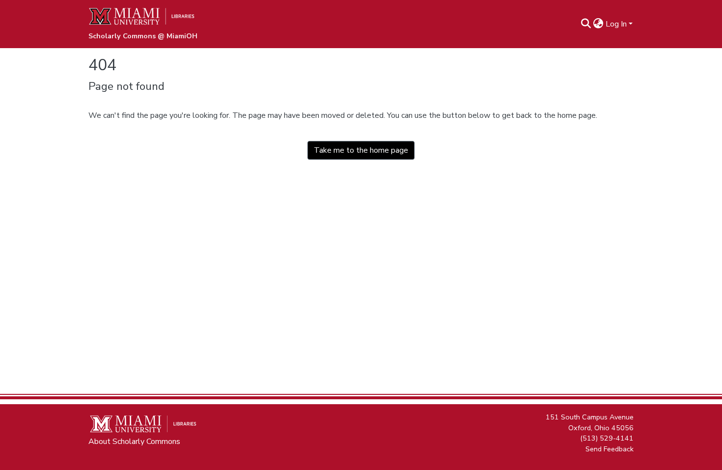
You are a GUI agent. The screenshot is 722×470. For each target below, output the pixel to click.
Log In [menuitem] (616, 24)
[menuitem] (598, 24)
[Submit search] (586, 24)
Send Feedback (609, 448)
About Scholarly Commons (134, 441)
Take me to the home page (361, 150)
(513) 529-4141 (607, 438)
